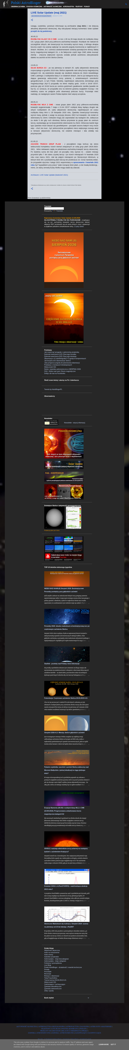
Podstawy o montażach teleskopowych (58, 365)
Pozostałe (47, 971)
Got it (113, 1044)
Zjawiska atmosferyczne (52, 986)
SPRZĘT (84, 1031)
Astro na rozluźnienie (51, 952)
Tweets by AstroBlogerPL (53, 389)
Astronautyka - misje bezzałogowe (56, 959)
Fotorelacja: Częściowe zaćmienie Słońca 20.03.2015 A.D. (66, 698)
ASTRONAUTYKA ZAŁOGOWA (77, 1026)
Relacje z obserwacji (51, 976)
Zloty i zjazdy (49, 991)
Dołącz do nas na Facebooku (54, 373)
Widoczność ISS (50, 367)
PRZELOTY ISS (45, 1031)
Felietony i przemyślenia (53, 963)
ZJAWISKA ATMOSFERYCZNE (39, 1033)
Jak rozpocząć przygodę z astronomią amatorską (61, 352)
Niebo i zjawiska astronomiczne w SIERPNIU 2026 (62, 369)
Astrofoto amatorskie (51, 957)
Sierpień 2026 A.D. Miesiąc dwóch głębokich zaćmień (64, 732)
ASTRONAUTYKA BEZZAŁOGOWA (51, 1026)
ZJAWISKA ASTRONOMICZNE (62, 1033)
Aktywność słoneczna (52, 950)
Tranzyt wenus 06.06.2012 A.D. (55, 980)
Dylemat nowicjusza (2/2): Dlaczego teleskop (60, 356)
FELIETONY (45, 1028)
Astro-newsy (48, 955)
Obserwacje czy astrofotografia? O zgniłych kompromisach (65, 358)
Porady (46, 969)
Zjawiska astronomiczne (53, 988)
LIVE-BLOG (56, 1028)
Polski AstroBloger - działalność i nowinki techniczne (63, 967)
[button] (32, 20)
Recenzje (47, 974)
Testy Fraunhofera (50, 978)
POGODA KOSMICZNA (70, 1028)
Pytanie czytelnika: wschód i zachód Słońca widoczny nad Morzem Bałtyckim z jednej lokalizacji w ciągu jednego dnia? (66, 770)
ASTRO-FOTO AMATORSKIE (101, 1026)
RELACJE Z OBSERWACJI (71, 1031)
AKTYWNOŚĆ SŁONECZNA (26, 1026)
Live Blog (47, 965)
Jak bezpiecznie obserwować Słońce (57, 361)
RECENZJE (57, 1031)
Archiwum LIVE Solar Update (41, 16)
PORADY (83, 1028)
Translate (59, 211)
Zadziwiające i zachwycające (54, 984)
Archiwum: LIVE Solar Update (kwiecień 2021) (49, 175)
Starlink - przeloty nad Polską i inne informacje (62, 664)
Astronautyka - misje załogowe (55, 961)
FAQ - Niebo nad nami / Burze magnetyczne (60, 371)
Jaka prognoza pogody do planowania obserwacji (62, 363)
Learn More (104, 1044)
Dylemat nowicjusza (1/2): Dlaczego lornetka (60, 354)
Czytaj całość (79, 226)
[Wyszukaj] (126, 4)
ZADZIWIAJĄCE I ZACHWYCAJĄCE (88, 1033)
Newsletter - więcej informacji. (74, 423)
